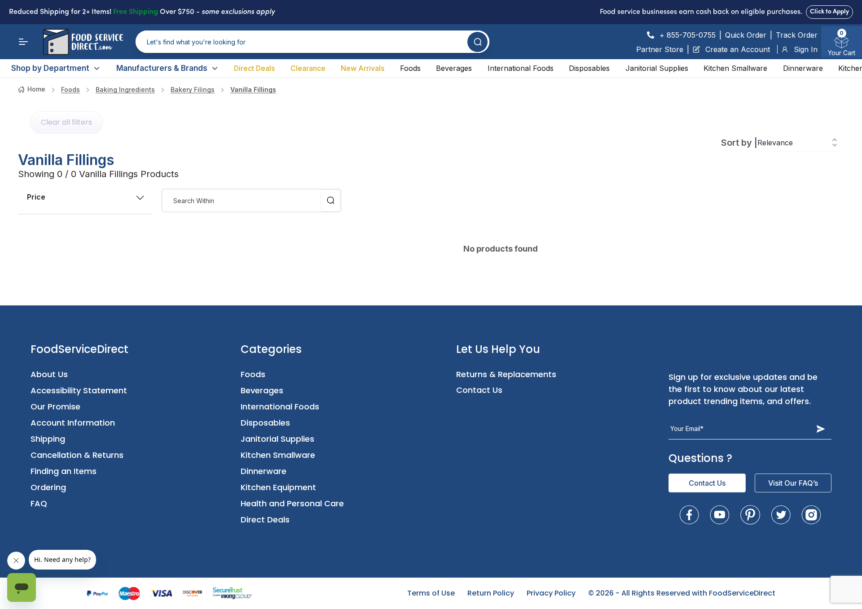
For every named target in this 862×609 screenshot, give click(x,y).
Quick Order (745, 34)
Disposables (589, 68)
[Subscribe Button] (820, 428)
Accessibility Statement (79, 390)
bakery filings (193, 89)
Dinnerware (803, 68)
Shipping (48, 438)
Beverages (454, 68)
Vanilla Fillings (253, 89)
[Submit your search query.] (477, 42)
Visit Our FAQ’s (793, 482)
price (36, 196)
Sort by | (739, 142)
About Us (49, 374)
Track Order (797, 34)
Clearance (307, 68)
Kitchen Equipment (278, 487)
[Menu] (23, 42)
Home (36, 89)
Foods (410, 68)
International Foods (521, 68)
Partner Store (659, 49)
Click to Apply (829, 12)
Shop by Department (50, 68)
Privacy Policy (551, 593)
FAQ (39, 503)
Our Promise (55, 406)
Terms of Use (431, 593)
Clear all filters (66, 122)
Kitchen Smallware (735, 68)
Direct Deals (254, 68)
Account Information (73, 422)
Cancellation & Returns (77, 455)
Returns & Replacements (506, 374)
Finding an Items (64, 471)
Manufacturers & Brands (161, 68)
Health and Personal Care (292, 503)
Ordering (48, 487)
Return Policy (490, 593)
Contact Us (479, 390)
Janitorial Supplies (656, 68)
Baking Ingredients (125, 89)
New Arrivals (362, 68)
